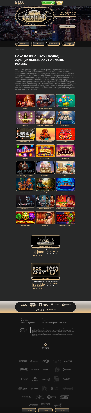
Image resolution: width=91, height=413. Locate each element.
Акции (44, 321)
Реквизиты (25, 321)
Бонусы (45, 319)
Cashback (23, 330)
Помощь (24, 319)
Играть (67, 26)
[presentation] (36, 32)
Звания (22, 328)
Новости (23, 332)
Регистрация (48, 3)
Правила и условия (28, 323)
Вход (59, 3)
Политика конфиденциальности (54, 323)
